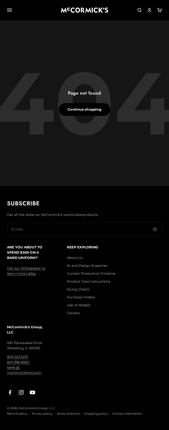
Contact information (127, 413)
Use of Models (78, 305)
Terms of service (68, 413)
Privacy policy (42, 413)
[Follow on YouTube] (32, 392)
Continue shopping (84, 109)
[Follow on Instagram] (21, 392)
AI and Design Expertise (87, 265)
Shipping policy (96, 413)
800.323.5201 (17, 357)
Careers (73, 313)
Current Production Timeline (91, 273)
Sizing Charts (78, 289)
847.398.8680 (18, 362)
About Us (75, 258)
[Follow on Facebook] (10, 392)
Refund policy (17, 413)
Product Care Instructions (88, 281)
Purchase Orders (81, 297)
